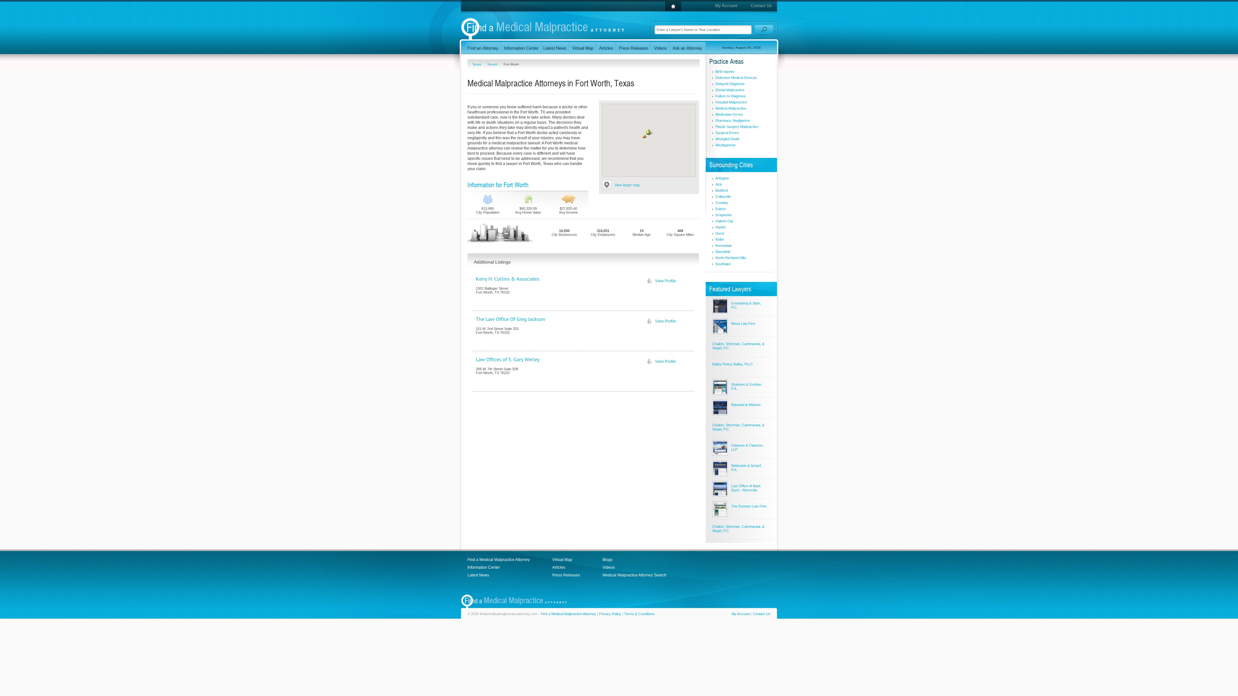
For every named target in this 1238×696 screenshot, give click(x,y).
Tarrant (492, 64)
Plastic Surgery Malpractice (736, 127)
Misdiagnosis (725, 145)
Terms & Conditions (639, 614)
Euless (720, 209)
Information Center (483, 567)
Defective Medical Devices (736, 78)
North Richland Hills (730, 258)
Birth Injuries (725, 71)
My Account (726, 5)
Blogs (608, 559)
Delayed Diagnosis (730, 84)
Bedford (721, 190)
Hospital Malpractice (731, 102)
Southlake (723, 264)
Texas (477, 64)
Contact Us (761, 5)
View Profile (665, 281)
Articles (558, 567)
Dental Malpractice (729, 90)
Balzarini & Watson (746, 405)
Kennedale (723, 245)
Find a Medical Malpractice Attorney (498, 559)
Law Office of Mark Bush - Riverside (746, 488)
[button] (649, 133)
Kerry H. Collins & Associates (507, 279)
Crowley (721, 203)
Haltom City (724, 221)
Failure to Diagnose (730, 96)
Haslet (720, 227)
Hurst (719, 233)
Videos (609, 567)
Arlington (722, 178)
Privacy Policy (610, 614)
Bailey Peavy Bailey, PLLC (732, 364)
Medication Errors (729, 114)
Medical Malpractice (730, 108)
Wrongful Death (727, 139)
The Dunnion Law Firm (749, 506)
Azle (718, 184)
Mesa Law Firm (743, 323)
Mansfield (722, 252)
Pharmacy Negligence (732, 120)
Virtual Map (562, 559)
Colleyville (723, 196)
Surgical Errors (727, 133)
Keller (719, 239)
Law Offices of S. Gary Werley (507, 359)
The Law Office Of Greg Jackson (510, 319)
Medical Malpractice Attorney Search (634, 575)
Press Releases (566, 575)
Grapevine (723, 215)
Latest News (478, 575)
